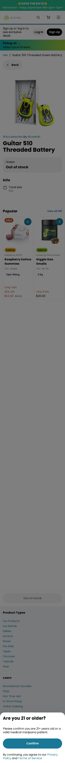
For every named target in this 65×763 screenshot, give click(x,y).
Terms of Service (30, 758)
